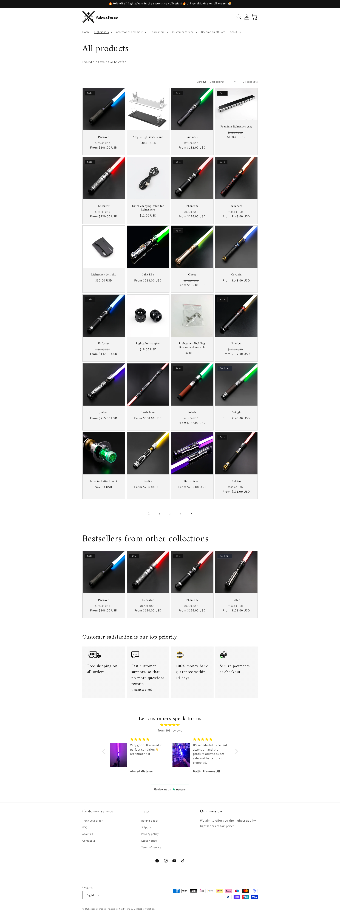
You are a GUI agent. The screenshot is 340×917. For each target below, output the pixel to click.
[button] (103, 32)
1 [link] (149, 513)
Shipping (146, 827)
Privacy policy (150, 834)
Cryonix (236, 275)
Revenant (236, 206)
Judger (104, 412)
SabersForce (96, 908)
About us (87, 834)
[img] (170, 725)
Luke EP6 (148, 275)
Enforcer (103, 344)
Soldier (147, 481)
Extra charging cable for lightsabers (148, 208)
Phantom (192, 206)
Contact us (88, 840)
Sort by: (201, 81)
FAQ (84, 827)
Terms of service (151, 847)
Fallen (236, 600)
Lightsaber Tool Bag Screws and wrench (192, 345)
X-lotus (236, 481)
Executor (103, 206)
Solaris (192, 412)
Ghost (192, 275)
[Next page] (191, 513)
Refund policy (149, 820)
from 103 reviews (170, 730)
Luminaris (192, 137)
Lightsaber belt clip (103, 275)
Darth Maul (147, 412)
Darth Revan (192, 481)
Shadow (236, 344)
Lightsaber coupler (148, 344)
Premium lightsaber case (236, 127)
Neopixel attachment (103, 481)
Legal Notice (149, 840)
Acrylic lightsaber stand (147, 137)
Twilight (236, 412)
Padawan (103, 137)
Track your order (92, 820)
